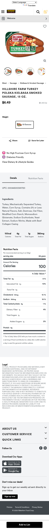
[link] (36, 141)
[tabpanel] (24, 264)
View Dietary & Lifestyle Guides (18, 162)
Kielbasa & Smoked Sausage (32, 83)
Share (14, 141)
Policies (9, 507)
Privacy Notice (37, 507)
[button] (38, 12)
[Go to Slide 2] (18, 71)
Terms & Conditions (22, 507)
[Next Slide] (43, 71)
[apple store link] (11, 466)
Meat (4, 83)
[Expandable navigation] (3, 11)
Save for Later (38, 141)
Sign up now (9, 497)
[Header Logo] (10, 12)
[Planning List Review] (45, 13)
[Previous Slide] (5, 71)
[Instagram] (45, 449)
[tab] (13, 179)
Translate (32, 6)
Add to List (24, 525)
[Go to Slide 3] (30, 71)
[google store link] (11, 472)
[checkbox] (44, 26)
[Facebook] (40, 449)
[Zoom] (45, 61)
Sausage (13, 83)
